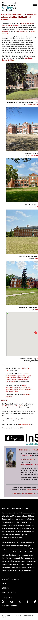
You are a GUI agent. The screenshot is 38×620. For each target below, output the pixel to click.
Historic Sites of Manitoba (11, 15)
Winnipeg (5, 31)
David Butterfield (7, 406)
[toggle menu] (35, 4)
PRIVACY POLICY (28, 616)
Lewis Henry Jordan (21, 31)
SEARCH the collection (28, 459)
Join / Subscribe (9, 592)
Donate (5, 588)
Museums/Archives (27, 465)
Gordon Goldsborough (26, 424)
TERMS (3, 617)
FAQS (4, 584)
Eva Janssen (12, 419)
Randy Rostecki (20, 406)
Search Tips (16, 493)
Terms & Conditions (11, 579)
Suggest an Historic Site (28, 493)
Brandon (4, 20)
